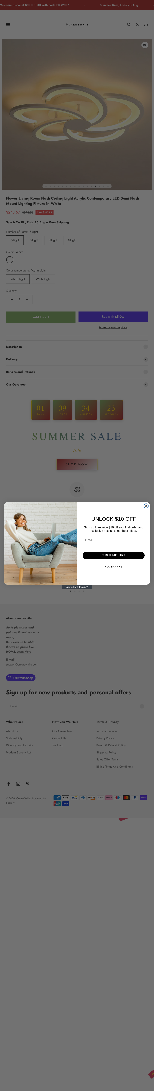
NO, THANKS (114, 566)
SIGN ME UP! (113, 555)
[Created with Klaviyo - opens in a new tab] (77, 587)
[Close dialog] (146, 506)
